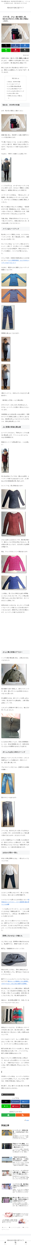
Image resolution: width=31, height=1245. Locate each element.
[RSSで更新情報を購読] (23, 1115)
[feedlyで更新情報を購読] (8, 1115)
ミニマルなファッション (8, 1094)
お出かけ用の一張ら (13, 93)
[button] (25, 50)
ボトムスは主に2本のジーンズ (16, 91)
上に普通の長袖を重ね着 (14, 86)
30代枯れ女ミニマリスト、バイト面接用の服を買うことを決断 (15, 902)
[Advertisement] (15, 632)
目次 (13, 78)
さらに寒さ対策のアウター (15, 88)
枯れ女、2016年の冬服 (14, 81)
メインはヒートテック (14, 84)
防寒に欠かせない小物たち (15, 95)
